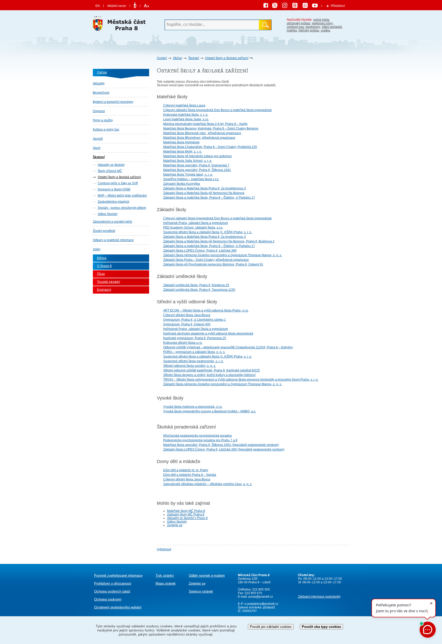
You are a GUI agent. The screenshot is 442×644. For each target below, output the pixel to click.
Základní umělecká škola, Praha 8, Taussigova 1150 (199, 290)
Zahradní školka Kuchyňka (181, 184)
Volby (97, 249)
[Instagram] (286, 6)
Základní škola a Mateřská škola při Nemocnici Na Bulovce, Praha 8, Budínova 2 (218, 241)
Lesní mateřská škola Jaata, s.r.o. (186, 119)
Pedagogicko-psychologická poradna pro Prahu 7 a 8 (200, 440)
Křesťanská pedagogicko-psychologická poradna (197, 435)
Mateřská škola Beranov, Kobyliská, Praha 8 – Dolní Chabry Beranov (210, 128)
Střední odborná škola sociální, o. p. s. (189, 366)
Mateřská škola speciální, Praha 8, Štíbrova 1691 (197, 170)
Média (101, 258)
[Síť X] (276, 6)
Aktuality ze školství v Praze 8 (187, 518)
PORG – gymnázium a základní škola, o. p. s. (194, 352)
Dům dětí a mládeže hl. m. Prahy (185, 470)
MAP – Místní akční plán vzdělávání (122, 195)
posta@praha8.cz (260, 596)
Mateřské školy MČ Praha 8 (186, 511)
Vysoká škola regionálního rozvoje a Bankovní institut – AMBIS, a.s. (209, 411)
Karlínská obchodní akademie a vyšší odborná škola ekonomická (208, 333)
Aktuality (99, 83)
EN (97, 6)
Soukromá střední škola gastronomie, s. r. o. (193, 361)
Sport (96, 148)
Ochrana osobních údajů (112, 591)
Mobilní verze (116, 6)
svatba (325, 30)
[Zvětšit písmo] (145, 6)
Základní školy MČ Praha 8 (185, 514)
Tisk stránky (165, 575)
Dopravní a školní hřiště (114, 189)
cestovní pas (295, 27)
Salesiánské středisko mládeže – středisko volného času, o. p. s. (207, 484)
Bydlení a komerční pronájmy (113, 102)
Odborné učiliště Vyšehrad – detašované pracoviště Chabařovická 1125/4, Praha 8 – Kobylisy (228, 347)
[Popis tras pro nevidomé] (135, 5)
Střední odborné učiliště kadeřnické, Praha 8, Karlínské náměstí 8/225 (211, 370)
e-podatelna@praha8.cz (261, 604)
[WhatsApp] (307, 6)
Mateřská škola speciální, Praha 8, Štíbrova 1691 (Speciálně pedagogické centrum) (221, 445)
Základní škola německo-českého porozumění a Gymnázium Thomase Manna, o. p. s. (222, 255)
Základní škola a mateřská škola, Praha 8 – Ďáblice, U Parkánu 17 (209, 197)
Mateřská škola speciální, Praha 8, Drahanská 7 (196, 165)
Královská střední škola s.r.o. (183, 343)
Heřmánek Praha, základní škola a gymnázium (195, 223)
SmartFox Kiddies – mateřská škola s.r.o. (191, 179)
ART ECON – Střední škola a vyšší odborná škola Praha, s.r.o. (206, 310)
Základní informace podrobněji (319, 596)
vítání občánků (332, 27)
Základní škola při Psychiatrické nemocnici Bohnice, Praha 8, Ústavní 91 (213, 264)
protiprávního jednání (117, 607)
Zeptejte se (174, 525)
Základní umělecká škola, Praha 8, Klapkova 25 (196, 285)
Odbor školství (107, 214)
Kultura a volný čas (106, 129)
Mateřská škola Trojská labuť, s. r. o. (188, 174)
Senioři (98, 139)
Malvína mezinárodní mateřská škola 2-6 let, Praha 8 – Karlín (205, 124)
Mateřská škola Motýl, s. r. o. (182, 151)
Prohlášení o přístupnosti (112, 583)
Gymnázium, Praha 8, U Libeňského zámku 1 (194, 319)
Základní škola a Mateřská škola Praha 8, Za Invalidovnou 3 (204, 188)
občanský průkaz (298, 23)
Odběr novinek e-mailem (207, 575)
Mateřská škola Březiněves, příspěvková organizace (199, 137)
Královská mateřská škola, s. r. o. (185, 114)
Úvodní (162, 58)
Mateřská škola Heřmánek (181, 142)
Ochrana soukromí (107, 599)
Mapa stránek (166, 583)
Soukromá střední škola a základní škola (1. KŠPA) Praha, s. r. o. (207, 232)
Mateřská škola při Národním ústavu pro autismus (197, 156)
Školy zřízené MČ (110, 171)
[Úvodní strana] (121, 25)
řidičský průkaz (309, 30)
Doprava (99, 111)
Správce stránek (201, 591)
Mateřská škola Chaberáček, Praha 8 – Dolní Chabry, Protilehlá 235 (210, 147)
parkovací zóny (322, 23)
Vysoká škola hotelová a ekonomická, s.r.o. (193, 407)
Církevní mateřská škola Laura (184, 105)
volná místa (321, 20)
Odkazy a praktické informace (113, 240)
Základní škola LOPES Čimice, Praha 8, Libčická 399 (200, 250)
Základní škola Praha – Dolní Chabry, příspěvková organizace (206, 260)
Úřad (101, 274)
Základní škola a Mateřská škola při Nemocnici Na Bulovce (204, 193)
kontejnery (313, 27)
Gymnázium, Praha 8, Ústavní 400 (187, 324)
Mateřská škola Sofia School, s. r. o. (187, 161)
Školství (193, 58)
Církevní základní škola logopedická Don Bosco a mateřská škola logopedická (217, 110)
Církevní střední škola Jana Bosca (186, 315)
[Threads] (297, 6)
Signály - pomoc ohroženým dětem (122, 208)
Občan (177, 58)
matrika (292, 30)
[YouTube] (315, 6)
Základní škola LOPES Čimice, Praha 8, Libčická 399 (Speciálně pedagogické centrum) (223, 449)
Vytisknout (164, 549)
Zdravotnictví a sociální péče (112, 221)
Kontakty (104, 290)
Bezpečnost (101, 92)
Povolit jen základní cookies (271, 627)
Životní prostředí (104, 231)
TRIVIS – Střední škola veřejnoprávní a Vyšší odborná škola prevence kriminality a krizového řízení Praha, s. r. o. (240, 379)
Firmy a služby (103, 120)
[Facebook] (267, 6)
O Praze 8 (104, 266)
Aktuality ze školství (111, 165)
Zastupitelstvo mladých (113, 201)
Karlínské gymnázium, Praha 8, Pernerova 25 (194, 338)
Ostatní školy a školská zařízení (226, 58)
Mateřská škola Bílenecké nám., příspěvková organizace (202, 133)
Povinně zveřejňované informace (118, 575)
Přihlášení (338, 6)
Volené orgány (108, 282)
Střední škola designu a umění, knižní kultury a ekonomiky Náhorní (209, 375)
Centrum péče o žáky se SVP (118, 183)
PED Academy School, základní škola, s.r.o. (193, 227)
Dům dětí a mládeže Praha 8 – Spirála (189, 475)
